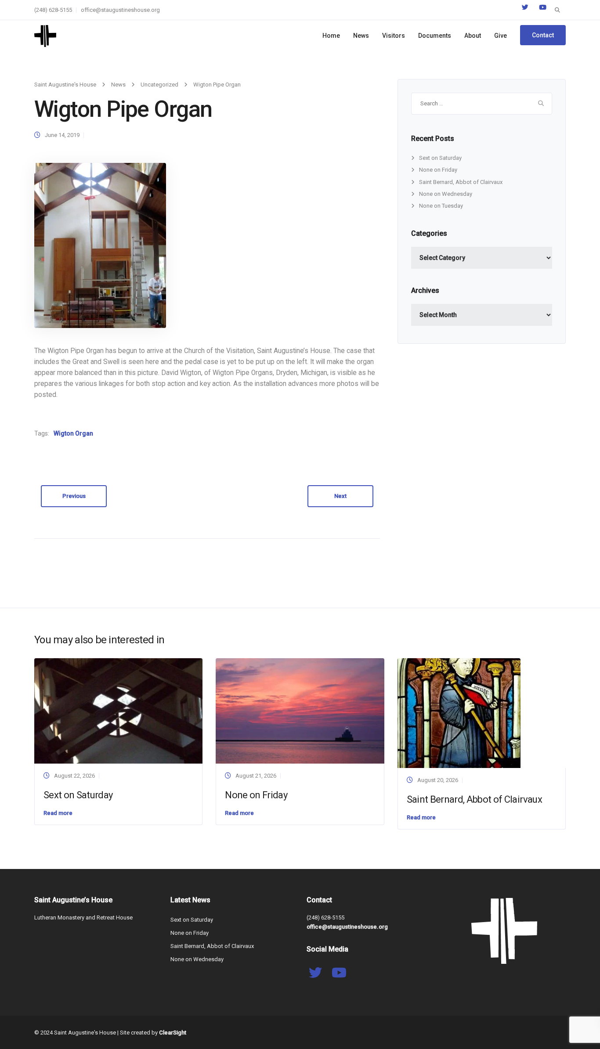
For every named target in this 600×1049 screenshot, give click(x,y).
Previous (74, 496)
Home (331, 35)
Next (340, 496)
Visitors (393, 35)
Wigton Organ (73, 433)
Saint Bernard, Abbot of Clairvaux (460, 182)
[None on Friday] (300, 710)
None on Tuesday (441, 205)
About (472, 35)
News (361, 35)
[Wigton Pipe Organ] (100, 245)
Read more (57, 813)
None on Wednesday (445, 194)
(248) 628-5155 (53, 10)
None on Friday (438, 169)
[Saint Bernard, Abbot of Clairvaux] (459, 713)
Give (500, 35)
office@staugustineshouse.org (120, 10)
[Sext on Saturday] (118, 710)
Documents (434, 35)
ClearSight (172, 1032)
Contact (543, 35)
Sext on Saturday (440, 158)
